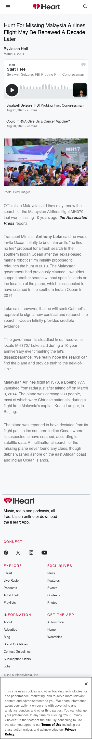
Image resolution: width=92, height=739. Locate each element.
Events (52, 587)
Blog (7, 636)
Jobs (7, 666)
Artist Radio (12, 595)
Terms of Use (51, 724)
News (51, 573)
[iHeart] (46, 7)
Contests (53, 595)
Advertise (10, 629)
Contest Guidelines (17, 651)
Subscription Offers (17, 658)
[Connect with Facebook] (6, 552)
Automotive (55, 622)
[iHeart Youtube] (44, 552)
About (8, 622)
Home (51, 629)
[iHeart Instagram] (31, 552)
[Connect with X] (18, 552)
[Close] (86, 683)
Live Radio (11, 580)
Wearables (54, 636)
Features (53, 580)
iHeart (8, 573)
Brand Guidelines (16, 644)
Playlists (10, 602)
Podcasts (10, 587)
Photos (52, 602)
